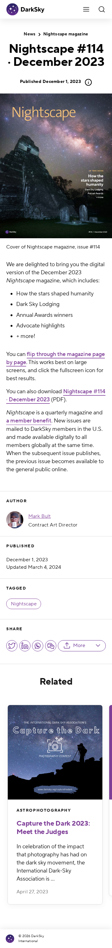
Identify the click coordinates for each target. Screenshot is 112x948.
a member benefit (28, 420)
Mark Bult (39, 516)
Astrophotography (43, 810)
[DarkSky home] (11, 939)
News (29, 34)
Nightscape (24, 604)
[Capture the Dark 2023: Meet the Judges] (55, 752)
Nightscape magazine (65, 34)
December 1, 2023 (50, 81)
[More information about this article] (86, 82)
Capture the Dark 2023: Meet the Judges (53, 827)
